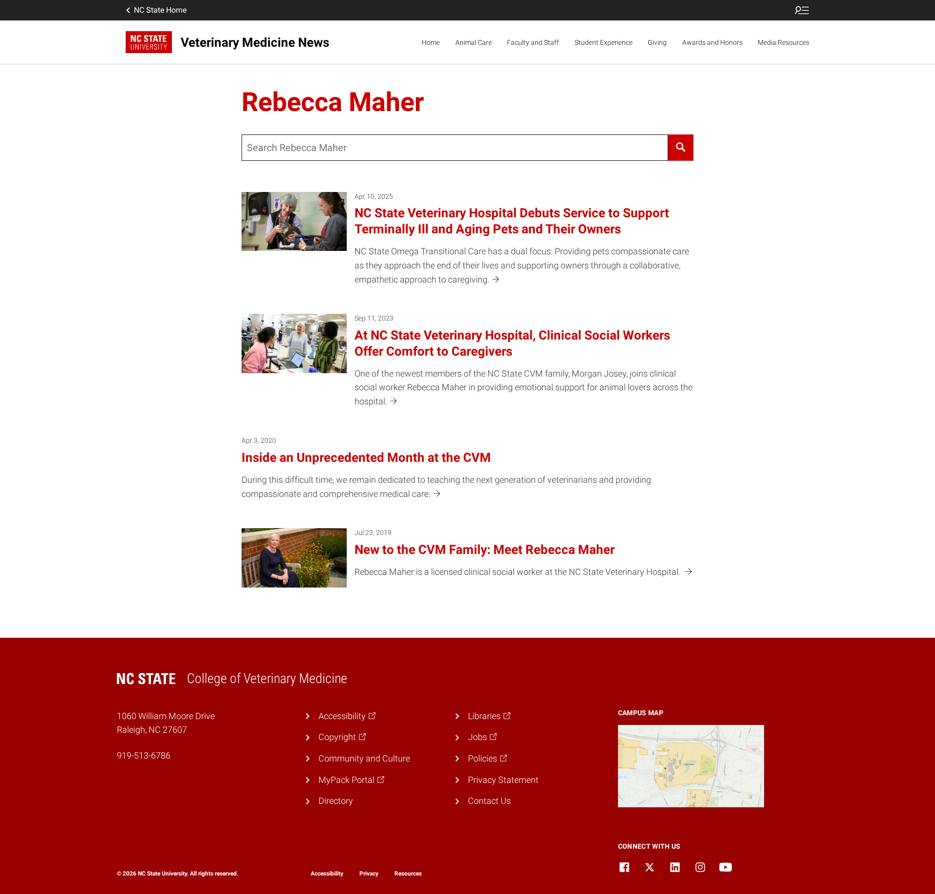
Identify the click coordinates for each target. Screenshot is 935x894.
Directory (335, 801)
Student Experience (604, 42)
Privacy (368, 873)
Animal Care (473, 42)
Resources (408, 873)
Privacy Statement (503, 780)
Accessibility (327, 873)
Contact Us (489, 801)
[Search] (680, 147)
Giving (657, 42)
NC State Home (160, 10)
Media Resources (783, 42)
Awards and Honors (712, 42)
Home (431, 42)
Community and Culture (364, 758)
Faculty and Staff (533, 42)
